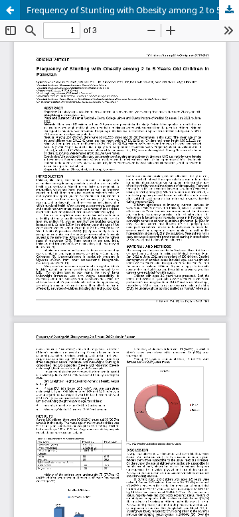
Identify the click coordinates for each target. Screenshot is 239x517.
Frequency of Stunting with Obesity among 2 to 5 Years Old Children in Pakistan (133, 10)
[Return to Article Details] (10, 10)
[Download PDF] (229, 10)
